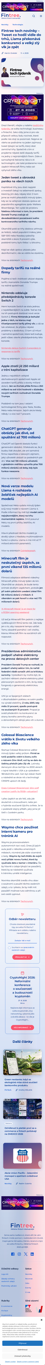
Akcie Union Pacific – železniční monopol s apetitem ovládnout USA (21, 1176)
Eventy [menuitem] (28, 1288)
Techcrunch (27, 260)
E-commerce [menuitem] (6, 1306)
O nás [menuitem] (27, 1292)
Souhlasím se (23, 948)
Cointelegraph (28, 550)
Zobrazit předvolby (22, 1356)
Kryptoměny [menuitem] (6, 1315)
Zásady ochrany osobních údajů (28, 1361)
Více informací (21, 1028)
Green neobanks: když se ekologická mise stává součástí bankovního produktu (21, 1082)
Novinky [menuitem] (28, 1274)
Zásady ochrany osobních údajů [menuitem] (8, 1280)
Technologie (17, 25)
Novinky (4, 25)
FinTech (8, 1090)
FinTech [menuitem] (4, 1311)
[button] (41, 1319)
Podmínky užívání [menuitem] (9, 1286)
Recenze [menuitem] (29, 1279)
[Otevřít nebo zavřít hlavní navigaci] (41, 16)
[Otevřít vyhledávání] (33, 16)
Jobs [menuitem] (27, 1283)
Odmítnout (22, 1350)
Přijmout (22, 1343)
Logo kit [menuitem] (4, 1274)
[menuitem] (13, 1254)
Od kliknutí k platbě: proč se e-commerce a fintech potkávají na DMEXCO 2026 (21, 1131)
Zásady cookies (10, 1361)
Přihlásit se (21, 957)
